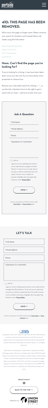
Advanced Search (9, 50)
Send (23, 190)
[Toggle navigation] (44, 5)
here (38, 86)
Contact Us (6, 57)
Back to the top (23, 390)
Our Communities (9, 53)
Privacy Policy (26, 180)
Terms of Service (27, 204)
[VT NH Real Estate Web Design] (29, 400)
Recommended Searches (12, 46)
